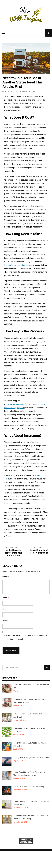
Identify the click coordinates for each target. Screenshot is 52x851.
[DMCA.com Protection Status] (26, 843)
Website (6, 621)
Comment (6, 576)
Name (5, 597)
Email (5, 609)
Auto (33, 92)
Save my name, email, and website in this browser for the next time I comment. (24, 637)
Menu (3, 33)
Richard (24, 92)
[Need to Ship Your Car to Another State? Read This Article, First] (26, 73)
